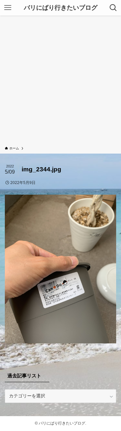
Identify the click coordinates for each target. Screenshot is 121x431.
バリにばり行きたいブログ (60, 8)
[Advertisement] (60, 82)
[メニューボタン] (7, 8)
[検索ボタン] (113, 8)
